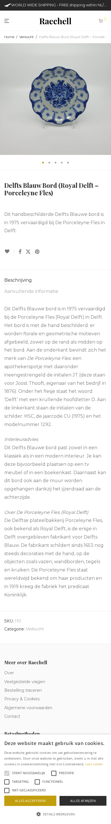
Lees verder (94, 764)
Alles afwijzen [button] (83, 801)
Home (9, 37)
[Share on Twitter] (28, 252)
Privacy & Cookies (22, 698)
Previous (5, 99)
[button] (55, 814)
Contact (12, 716)
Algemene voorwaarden (28, 707)
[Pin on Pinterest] (37, 252)
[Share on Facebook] (19, 252)
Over (9, 672)
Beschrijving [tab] (18, 280)
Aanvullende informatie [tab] (31, 291)
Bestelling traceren (23, 690)
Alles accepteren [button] (30, 801)
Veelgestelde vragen (24, 681)
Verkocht (26, 37)
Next (106, 99)
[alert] (55, 779)
